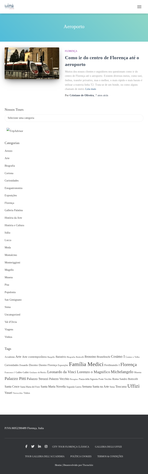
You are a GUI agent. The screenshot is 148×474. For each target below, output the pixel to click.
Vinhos (8, 337)
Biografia (10, 165)
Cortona (9, 173)
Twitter (32, 446)
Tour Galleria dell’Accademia (45, 456)
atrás (101, 95)
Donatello (23, 365)
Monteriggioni (12, 262)
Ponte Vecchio (105, 379)
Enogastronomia (13, 188)
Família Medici (86, 364)
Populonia (10, 292)
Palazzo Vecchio (59, 378)
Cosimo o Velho (132, 357)
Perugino (74, 379)
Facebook (26, 446)
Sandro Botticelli (128, 379)
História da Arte (13, 217)
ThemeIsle (87, 465)
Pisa (7, 284)
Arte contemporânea (34, 356)
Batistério (61, 356)
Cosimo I (118, 356)
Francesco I (10, 372)
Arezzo (8, 150)
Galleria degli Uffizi (108, 446)
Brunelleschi (103, 356)
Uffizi (133, 386)
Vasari (8, 392)
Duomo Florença (48, 365)
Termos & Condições (110, 456)
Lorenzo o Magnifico (93, 372)
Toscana (121, 386)
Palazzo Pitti (15, 378)
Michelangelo (122, 371)
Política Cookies (81, 456)
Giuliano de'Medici (37, 372)
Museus (9, 277)
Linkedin (39, 446)
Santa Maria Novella (53, 386)
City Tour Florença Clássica (70, 446)
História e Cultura (14, 225)
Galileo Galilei (22, 372)
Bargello (51, 357)
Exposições (11, 195)
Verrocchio (18, 393)
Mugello (9, 269)
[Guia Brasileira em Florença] (11, 7)
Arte (7, 158)
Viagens (9, 329)
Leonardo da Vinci (61, 372)
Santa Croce (12, 386)
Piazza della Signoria (88, 379)
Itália (7, 232)
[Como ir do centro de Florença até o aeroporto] (32, 63)
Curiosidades (11, 180)
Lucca (8, 240)
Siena (8, 307)
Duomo (33, 365)
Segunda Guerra (73, 386)
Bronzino (90, 356)
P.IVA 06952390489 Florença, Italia (24, 428)
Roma (115, 379)
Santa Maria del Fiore (30, 386)
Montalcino (11, 255)
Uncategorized (12, 314)
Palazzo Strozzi (37, 379)
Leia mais (90, 89)
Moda (8, 247)
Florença (71, 51)
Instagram (46, 446)
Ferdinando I (112, 365)
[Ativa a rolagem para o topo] (140, 466)
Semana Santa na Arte (95, 386)
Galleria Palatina (14, 210)
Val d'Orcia (11, 321)
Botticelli (80, 357)
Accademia (10, 357)
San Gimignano (13, 299)
